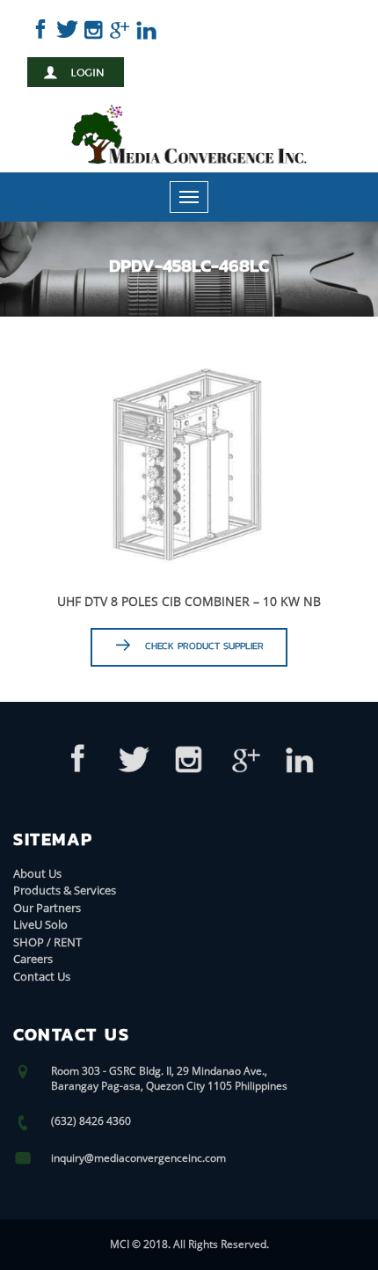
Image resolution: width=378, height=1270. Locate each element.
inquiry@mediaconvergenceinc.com (138, 1157)
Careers (33, 959)
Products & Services (64, 890)
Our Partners (47, 908)
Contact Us (41, 976)
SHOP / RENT (47, 942)
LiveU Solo (40, 924)
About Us (37, 873)
